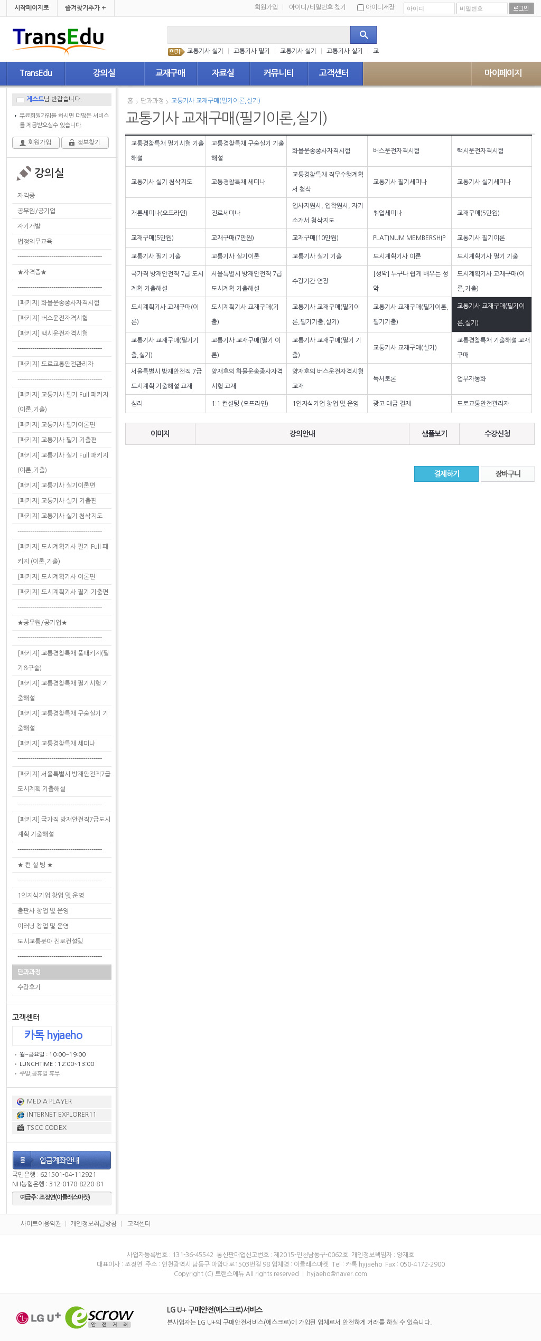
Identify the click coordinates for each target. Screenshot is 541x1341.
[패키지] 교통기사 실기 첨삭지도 (59, 516)
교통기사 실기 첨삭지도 (161, 182)
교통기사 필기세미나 (400, 182)
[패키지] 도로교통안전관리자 (55, 364)
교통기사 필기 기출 (156, 256)
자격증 (26, 196)
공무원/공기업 (36, 211)
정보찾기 (88, 142)
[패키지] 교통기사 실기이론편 (56, 485)
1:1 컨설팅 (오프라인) (239, 404)
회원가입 (269, 7)
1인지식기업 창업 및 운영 (50, 895)
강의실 (104, 73)
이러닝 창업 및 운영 (43, 926)
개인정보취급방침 (93, 1224)
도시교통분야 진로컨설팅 (50, 941)
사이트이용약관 (41, 1224)
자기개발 (29, 226)
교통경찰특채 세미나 (238, 182)
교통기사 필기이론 (481, 238)
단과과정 (29, 972)
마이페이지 (502, 73)
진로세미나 (225, 213)
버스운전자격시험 (396, 151)
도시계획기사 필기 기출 (487, 256)
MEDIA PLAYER (49, 1101)
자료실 (223, 73)
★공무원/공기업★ (42, 623)
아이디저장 (380, 7)
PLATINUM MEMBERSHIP (409, 238)
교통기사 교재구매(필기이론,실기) (215, 101)
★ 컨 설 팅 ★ (35, 865)
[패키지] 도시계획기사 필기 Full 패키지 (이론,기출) (62, 554)
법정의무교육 (34, 242)
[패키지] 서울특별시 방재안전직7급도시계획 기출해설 (63, 781)
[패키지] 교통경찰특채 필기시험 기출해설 (62, 690)
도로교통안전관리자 (483, 404)
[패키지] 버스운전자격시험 (52, 318)
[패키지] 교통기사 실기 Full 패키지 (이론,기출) (62, 462)
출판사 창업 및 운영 (43, 911)
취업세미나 (387, 213)
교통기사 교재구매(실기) (405, 348)
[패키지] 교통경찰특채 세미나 (56, 743)
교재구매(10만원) (315, 238)
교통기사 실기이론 (235, 256)
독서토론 (384, 379)
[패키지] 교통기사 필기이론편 (56, 425)
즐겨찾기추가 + (85, 8)
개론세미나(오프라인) (159, 213)
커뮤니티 (278, 73)
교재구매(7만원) (232, 238)
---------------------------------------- (59, 257)
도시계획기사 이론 (397, 256)
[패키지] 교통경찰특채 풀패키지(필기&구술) (63, 660)
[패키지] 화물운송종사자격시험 (58, 303)
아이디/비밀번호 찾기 (317, 7)
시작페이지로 (31, 8)
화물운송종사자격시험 (321, 151)
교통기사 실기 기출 (317, 256)
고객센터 (334, 73)
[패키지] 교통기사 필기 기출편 (57, 440)
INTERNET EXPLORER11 (61, 1114)
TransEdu (36, 73)
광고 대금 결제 (392, 404)
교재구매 (170, 73)
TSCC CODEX (47, 1128)
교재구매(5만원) (478, 213)
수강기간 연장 (310, 281)
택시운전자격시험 (480, 151)
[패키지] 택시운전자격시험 (52, 333)
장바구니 (507, 474)
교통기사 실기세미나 (484, 182)
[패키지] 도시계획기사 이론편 (56, 577)
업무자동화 (471, 379)
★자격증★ (31, 272)
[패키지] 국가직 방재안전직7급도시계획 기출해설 (63, 827)
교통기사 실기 (205, 51)
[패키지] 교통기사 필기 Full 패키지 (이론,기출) (62, 402)
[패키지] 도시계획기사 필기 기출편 (62, 592)
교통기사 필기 (252, 51)
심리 (137, 404)
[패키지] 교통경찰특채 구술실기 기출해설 (62, 720)
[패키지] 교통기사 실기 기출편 (57, 501)
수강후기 (29, 987)
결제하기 (446, 474)
